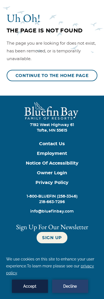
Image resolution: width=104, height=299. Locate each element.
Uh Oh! (23, 18)
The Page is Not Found (45, 31)
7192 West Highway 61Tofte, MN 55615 (52, 127)
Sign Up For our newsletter (52, 227)
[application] (52, 274)
